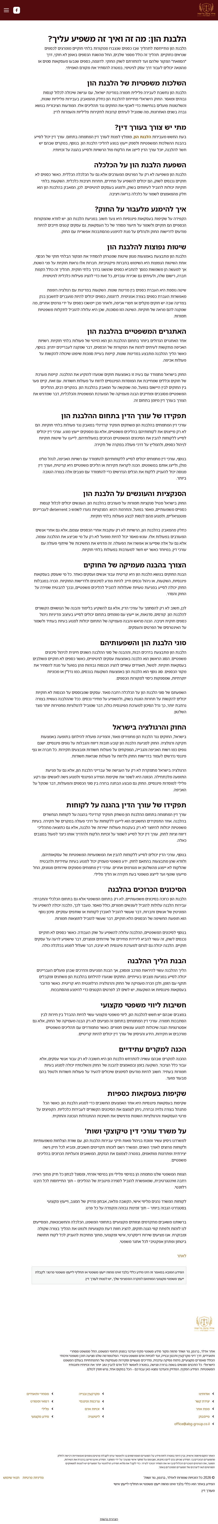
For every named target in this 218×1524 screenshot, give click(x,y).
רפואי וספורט (39, 1401)
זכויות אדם (92, 1408)
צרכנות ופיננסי (89, 1401)
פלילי (45, 1408)
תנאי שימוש (11, 1477)
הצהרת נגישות (109, 1519)
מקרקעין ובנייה (89, 1393)
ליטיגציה (94, 1416)
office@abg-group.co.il (192, 1424)
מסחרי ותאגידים (38, 1393)
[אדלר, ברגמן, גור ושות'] (206, 10)
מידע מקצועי (40, 1416)
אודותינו (204, 1393)
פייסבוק (204, 1416)
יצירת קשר (202, 1401)
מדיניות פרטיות (33, 1477)
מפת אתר (203, 1408)
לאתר (181, 1255)
